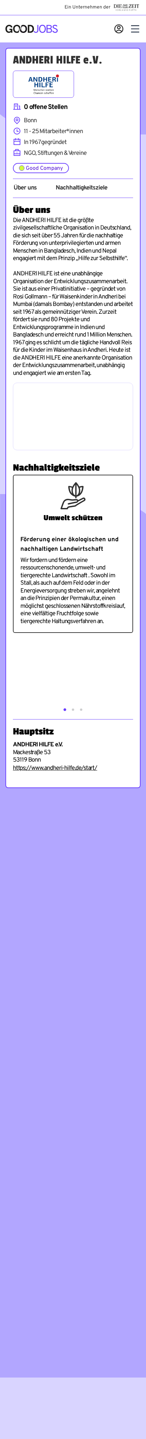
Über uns (25, 188)
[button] (64, 709)
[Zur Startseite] (31, 29)
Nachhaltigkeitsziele (81, 188)
